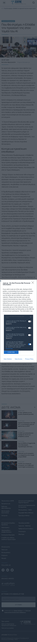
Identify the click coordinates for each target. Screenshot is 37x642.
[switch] (29, 321)
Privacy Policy (29, 359)
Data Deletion (8, 359)
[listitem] (18, 317)
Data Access (18, 359)
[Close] (33, 283)
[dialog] (18, 321)
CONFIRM (11, 352)
